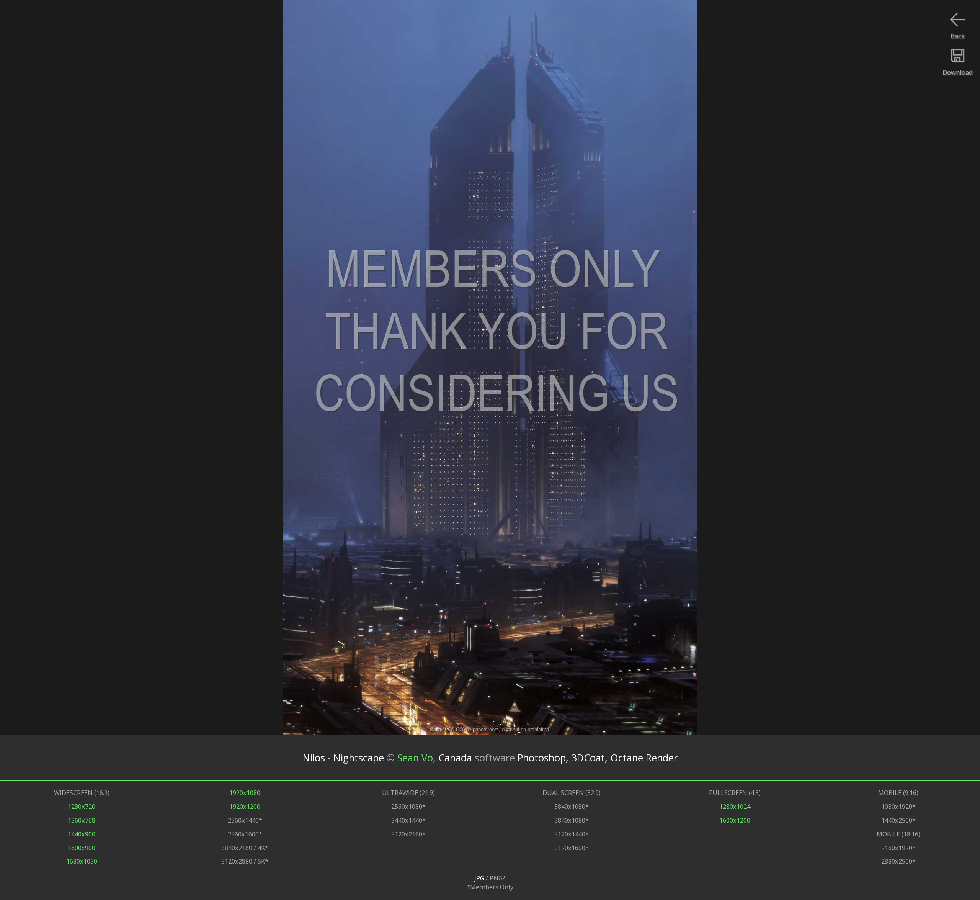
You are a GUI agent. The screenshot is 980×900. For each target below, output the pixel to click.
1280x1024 (734, 806)
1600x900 (81, 847)
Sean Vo (415, 757)
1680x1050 (81, 861)
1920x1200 (244, 806)
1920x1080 (244, 792)
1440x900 (81, 834)
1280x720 (81, 806)
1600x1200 (734, 820)
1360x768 (81, 820)
